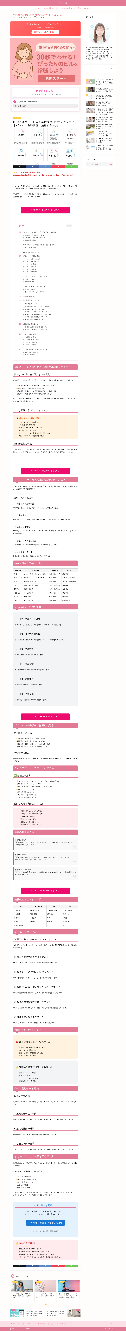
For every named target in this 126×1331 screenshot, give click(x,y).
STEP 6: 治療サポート (32, 271)
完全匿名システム (30, 279)
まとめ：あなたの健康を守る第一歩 (35, 349)
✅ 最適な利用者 (30, 289)
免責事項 (28, 1328)
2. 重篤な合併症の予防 (32, 339)
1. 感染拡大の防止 (30, 337)
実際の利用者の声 (29, 296)
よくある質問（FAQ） (30, 304)
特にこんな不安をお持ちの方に (34, 292)
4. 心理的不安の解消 (31, 344)
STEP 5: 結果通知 (30, 269)
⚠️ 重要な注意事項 (30, 354)
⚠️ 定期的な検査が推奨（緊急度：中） (37, 329)
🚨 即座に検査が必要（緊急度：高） (36, 327)
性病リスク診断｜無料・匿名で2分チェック (76, 8)
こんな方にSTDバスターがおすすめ (35, 286)
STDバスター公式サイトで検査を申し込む (45, 1223)
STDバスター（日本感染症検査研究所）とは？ (38, 245)
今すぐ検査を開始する (31, 352)
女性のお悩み (17, 118)
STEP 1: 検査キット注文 (32, 259)
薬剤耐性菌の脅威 (30, 240)
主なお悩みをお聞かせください (26, 101)
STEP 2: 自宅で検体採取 (32, 261)
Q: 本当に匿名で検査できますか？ (35, 309)
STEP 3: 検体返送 (30, 264)
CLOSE (69, 225)
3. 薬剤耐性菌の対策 (31, 342)
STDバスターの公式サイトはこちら (45, 210)
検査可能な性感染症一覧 (31, 252)
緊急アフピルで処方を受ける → (45, 32)
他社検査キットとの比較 (31, 300)
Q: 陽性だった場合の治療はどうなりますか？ (39, 314)
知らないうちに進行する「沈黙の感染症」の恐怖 (39, 232)
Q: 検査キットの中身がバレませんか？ (37, 312)
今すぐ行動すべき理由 (30, 334)
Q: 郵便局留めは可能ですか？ (34, 319)
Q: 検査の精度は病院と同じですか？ (36, 317)
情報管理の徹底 (29, 281)
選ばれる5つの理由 (31, 247)
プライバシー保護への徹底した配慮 (35, 276)
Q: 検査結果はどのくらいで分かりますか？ (38, 307)
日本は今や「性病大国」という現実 (36, 235)
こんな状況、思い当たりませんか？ (36, 237)
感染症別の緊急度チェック (32, 324)
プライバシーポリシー (17, 1328)
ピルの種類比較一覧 (50, 8)
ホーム (37, 8)
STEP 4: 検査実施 (30, 266)
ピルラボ (63, 3)
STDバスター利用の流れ (31, 256)
